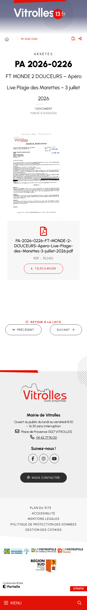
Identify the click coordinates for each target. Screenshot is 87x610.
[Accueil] (7, 39)
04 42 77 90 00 (46, 438)
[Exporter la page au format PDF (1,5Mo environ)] (73, 38)
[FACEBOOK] (33, 458)
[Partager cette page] (80, 38)
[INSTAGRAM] (43, 458)
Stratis (78, 588)
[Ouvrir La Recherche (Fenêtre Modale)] (79, 603)
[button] (36, 173)
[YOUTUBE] (54, 458)
